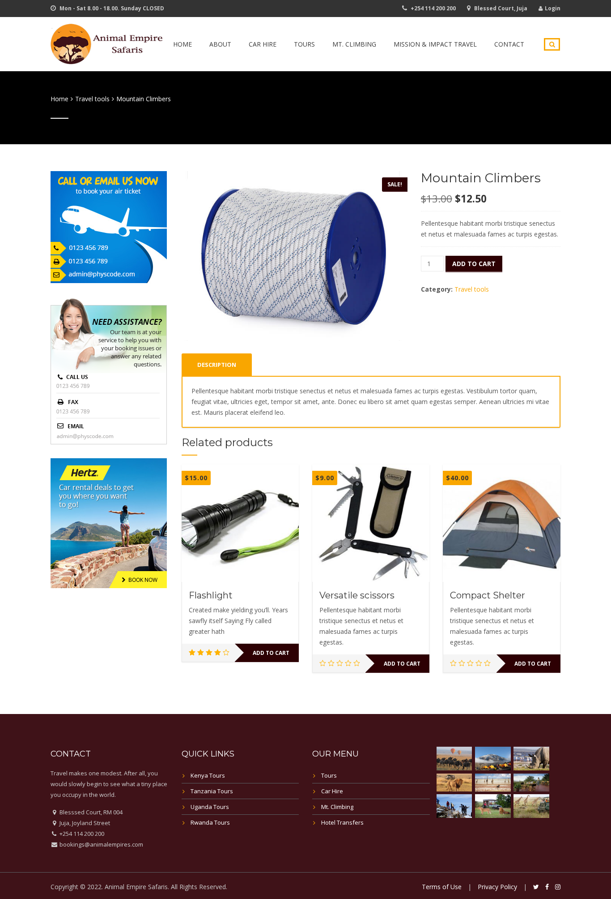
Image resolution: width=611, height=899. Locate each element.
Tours (304, 44)
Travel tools (92, 99)
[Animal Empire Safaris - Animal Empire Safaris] (106, 43)
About (220, 44)
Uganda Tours (210, 807)
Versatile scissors (357, 595)
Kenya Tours (208, 775)
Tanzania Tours (212, 791)
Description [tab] (216, 365)
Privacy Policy (497, 886)
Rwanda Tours (210, 822)
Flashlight (211, 595)
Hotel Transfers (342, 822)
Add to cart (474, 263)
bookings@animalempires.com (100, 844)
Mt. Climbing (354, 44)
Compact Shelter (487, 595)
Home (182, 44)
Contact (509, 44)
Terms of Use (442, 886)
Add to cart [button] (271, 653)
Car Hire (262, 44)
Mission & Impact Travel (435, 44)
